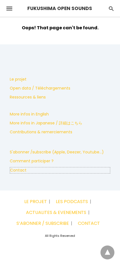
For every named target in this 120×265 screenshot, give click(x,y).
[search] (111, 8)
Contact (18, 170)
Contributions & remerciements (41, 132)
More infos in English (29, 114)
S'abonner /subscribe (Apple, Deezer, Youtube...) (57, 152)
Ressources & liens (28, 97)
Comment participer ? (32, 161)
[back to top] (107, 252)
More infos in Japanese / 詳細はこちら (46, 123)
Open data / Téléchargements (40, 88)
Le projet (18, 79)
